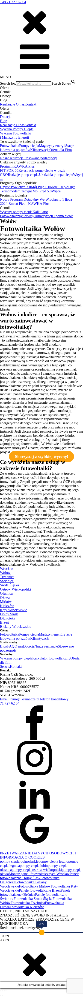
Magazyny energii (52, 146)
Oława (5, 597)
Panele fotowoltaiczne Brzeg (40, 890)
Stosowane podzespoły (40, 158)
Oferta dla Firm (60, 150)
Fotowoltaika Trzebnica (28, 903)
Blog (3, 121)
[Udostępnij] (4, 990)
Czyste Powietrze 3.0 (15, 187)
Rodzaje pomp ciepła (23, 175)
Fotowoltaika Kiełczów (27, 907)
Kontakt (30, 104)
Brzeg (4, 622)
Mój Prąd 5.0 (42, 191)
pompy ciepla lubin (34, 866)
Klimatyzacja (39, 150)
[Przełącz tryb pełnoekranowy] (2, 990)
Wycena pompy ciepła (16, 658)
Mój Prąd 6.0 (40, 187)
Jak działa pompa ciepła (56, 175)
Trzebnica (7, 577)
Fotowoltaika (9, 146)
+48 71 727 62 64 (13, 2)
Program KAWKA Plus (17, 166)
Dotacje (5, 117)
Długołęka (7, 618)
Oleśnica (6, 593)
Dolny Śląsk (9, 614)
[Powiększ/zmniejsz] (0, 990)
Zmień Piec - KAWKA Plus (29, 203)
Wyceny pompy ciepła (16, 212)
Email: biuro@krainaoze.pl (19, 699)
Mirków (6, 602)
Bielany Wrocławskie (15, 626)
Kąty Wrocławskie (13, 610)
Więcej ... (58, 191)
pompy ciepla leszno (53, 861)
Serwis (5, 666)
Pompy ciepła (29, 146)
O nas (20, 104)
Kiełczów (7, 606)
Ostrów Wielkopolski (15, 589)
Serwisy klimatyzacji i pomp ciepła (48, 216)
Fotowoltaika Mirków (35, 886)
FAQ (11, 646)
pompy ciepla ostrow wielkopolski (37, 870)
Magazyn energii (51, 634)
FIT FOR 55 (9, 170)
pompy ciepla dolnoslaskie (19, 861)
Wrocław (6, 569)
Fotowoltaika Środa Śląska (33, 899)
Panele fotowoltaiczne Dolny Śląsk (39, 876)
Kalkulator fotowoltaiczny (51, 658)
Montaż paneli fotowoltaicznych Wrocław (39, 874)
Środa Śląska (9, 585)
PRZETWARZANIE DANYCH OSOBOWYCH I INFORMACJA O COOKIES (38, 855)
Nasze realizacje (12, 158)
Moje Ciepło (59, 187)
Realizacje (8, 104)
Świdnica (7, 581)
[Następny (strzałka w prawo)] (2, 995)
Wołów (5, 573)
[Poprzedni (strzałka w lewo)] (0, 995)
